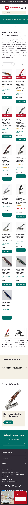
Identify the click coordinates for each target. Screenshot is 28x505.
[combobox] (14, 12)
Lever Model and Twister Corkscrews (19, 342)
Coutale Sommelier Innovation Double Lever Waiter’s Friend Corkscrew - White (7, 200)
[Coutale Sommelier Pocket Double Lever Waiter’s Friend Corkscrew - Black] (21, 149)
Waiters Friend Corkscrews (11, 26)
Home (3, 26)
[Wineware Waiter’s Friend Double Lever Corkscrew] (7, 74)
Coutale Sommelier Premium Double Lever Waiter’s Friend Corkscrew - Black (21, 200)
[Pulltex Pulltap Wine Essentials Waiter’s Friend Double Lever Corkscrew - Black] (7, 111)
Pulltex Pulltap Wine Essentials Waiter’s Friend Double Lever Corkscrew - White (7, 237)
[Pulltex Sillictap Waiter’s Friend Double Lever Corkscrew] (21, 227)
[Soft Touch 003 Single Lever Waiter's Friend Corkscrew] (7, 295)
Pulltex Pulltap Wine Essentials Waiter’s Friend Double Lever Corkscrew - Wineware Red (20, 85)
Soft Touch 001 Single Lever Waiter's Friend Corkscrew (6, 271)
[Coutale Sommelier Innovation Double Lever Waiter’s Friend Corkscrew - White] (7, 189)
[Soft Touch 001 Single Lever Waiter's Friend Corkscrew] (7, 261)
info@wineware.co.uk (11, 481)
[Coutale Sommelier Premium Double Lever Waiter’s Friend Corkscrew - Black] (21, 189)
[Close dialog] (26, 491)
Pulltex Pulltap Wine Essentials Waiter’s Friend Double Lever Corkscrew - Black (7, 122)
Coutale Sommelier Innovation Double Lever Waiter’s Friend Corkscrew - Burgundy (6, 161)
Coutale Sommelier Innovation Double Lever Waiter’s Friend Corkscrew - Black (21, 123)
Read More (8, 422)
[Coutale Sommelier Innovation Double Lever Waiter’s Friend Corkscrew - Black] (21, 111)
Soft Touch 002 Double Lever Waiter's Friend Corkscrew (20, 271)
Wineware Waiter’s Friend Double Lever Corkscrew (7, 83)
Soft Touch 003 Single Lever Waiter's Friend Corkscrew (6, 304)
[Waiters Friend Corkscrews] (7, 333)
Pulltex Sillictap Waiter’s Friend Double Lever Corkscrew (20, 237)
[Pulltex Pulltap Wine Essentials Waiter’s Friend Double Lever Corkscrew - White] (7, 227)
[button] (25, 7)
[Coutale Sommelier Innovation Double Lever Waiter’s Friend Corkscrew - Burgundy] (7, 149)
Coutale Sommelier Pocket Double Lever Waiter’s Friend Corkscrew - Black (21, 160)
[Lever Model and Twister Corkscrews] (19, 333)
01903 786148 (8, 479)
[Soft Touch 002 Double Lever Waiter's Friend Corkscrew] (21, 261)
